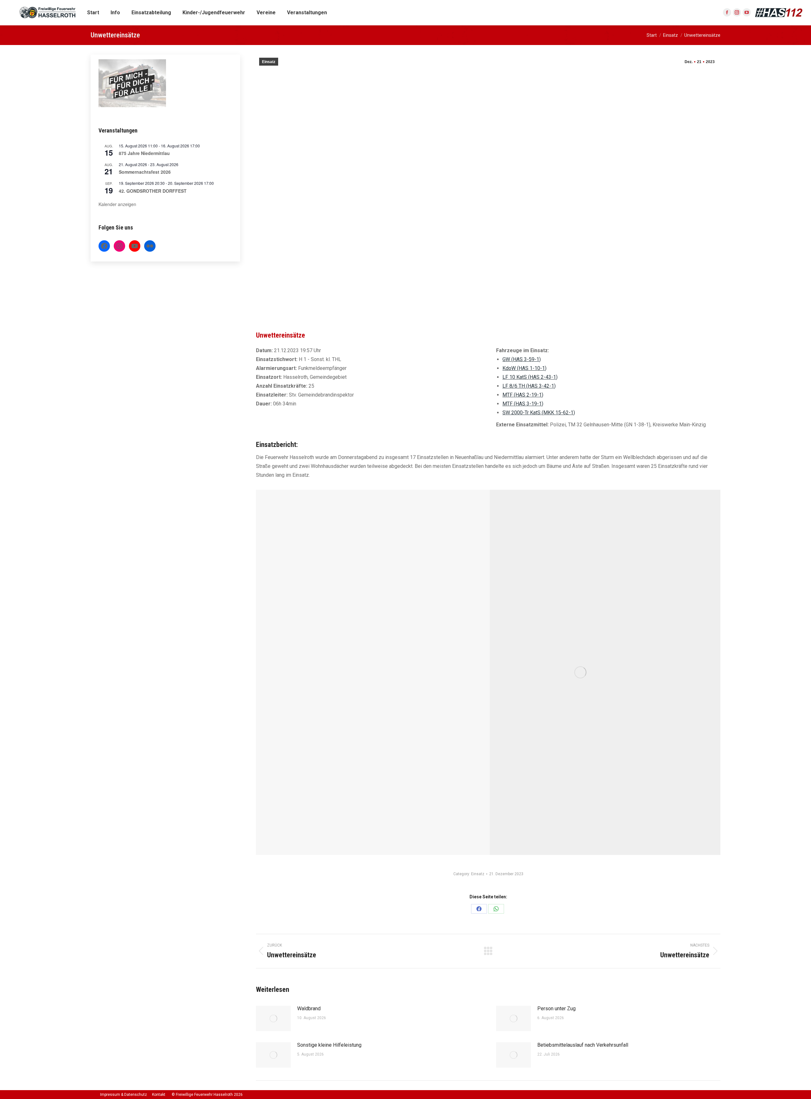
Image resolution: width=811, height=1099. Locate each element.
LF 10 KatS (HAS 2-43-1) (530, 377)
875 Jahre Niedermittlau (144, 153)
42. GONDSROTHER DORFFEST (153, 191)
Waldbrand (309, 1008)
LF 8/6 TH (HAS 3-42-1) (529, 386)
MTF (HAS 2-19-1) (522, 395)
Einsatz (268, 62)
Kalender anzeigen (117, 204)
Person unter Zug (556, 1008)
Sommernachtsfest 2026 (145, 172)
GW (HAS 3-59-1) (521, 359)
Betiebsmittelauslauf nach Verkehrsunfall (582, 1045)
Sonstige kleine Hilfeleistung (329, 1045)
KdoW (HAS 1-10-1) (524, 368)
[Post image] (273, 1018)
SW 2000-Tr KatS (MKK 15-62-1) (538, 413)
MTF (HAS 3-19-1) (522, 404)
